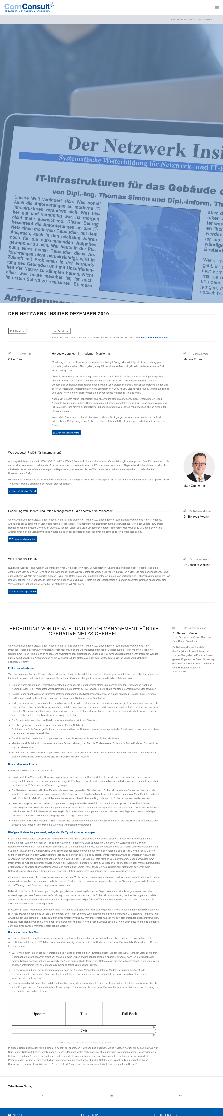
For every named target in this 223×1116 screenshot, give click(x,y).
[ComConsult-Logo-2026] (29, 7)
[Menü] (217, 7)
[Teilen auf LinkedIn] (111, 1095)
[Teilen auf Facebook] (42, 1095)
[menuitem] (217, 7)
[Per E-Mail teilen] (180, 1095)
